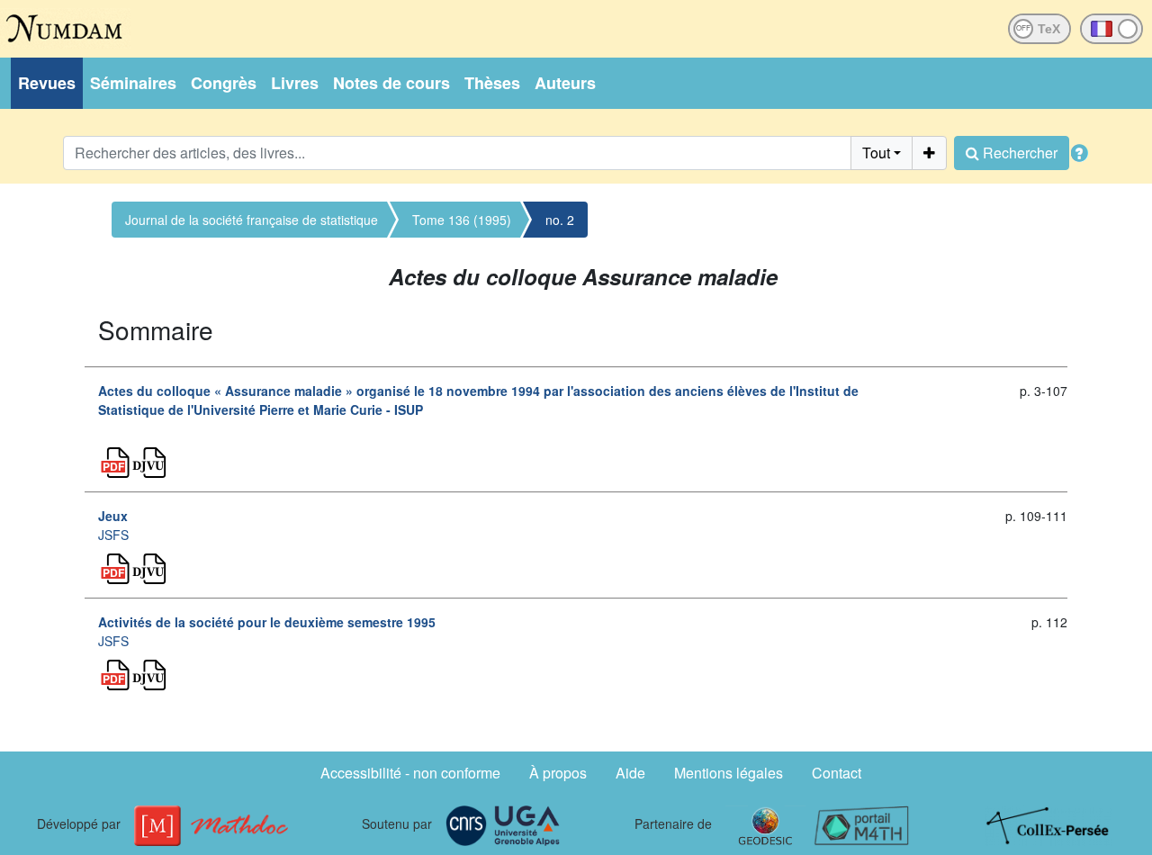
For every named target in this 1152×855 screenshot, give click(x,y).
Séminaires (133, 82)
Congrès (223, 82)
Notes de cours (391, 82)
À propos (558, 772)
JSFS (113, 535)
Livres (295, 82)
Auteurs (565, 82)
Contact (836, 772)
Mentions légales (728, 772)
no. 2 (559, 220)
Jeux (113, 516)
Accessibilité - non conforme (410, 772)
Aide (630, 772)
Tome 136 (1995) (461, 220)
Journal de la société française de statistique (251, 220)
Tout (876, 152)
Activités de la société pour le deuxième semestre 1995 (267, 622)
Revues (47, 82)
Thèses (492, 82)
